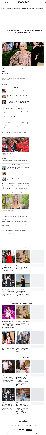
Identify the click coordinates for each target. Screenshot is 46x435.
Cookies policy (29, 425)
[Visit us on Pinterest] (23, 429)
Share (4, 68)
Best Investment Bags (39, 8)
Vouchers (33, 5)
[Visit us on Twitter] (14, 429)
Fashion (12, 5)
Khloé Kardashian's (19, 132)
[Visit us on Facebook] (20, 429)
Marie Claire (5, 233)
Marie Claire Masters (17, 8)
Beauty (16, 5)
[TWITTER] (9, 233)
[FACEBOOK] (8, 233)
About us (35, 425)
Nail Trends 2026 (32, 8)
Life (24, 5)
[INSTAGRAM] (10, 233)
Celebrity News (23, 26)
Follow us (23, 68)
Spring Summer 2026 (25, 8)
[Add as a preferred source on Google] (32, 430)
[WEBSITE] (12, 233)
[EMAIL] (13, 233)
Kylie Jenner (12, 132)
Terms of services (14, 125)
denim (3, 188)
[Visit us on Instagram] (17, 429)
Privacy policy (21, 425)
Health (21, 5)
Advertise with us (12, 425)
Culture (28, 5)
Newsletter (27, 68)
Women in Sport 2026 (9, 8)
